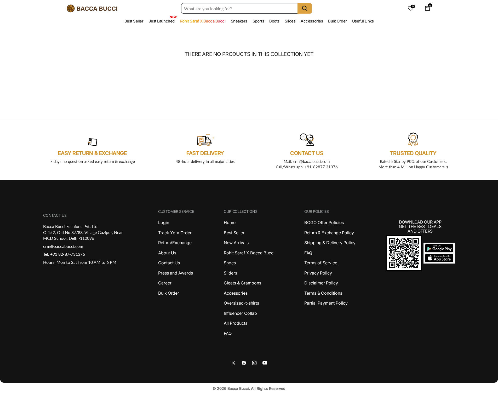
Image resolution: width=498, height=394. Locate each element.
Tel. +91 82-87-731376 (64, 254)
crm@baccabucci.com (63, 246)
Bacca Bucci (238, 388)
